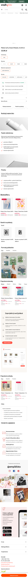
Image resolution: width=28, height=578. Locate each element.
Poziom (14, 250)
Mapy (20, 284)
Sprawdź (21, 1)
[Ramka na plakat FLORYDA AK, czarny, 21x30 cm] (7, 232)
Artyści (8, 284)
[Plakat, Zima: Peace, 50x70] (7, 204)
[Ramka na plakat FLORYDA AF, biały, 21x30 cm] (21, 232)
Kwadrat (8, 250)
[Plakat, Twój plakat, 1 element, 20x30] (7, 386)
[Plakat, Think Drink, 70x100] (21, 204)
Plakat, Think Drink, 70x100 (21, 211)
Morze (2, 284)
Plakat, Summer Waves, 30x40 (8, 298)
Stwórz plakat (7, 342)
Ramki (2, 225)
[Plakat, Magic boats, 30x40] (21, 291)
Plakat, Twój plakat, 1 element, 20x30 (10, 393)
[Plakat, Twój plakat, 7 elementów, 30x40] (21, 386)
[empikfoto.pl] (6, 5)
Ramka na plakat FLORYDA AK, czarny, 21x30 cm (13, 239)
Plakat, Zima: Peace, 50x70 (7, 211)
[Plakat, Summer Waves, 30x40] (7, 291)
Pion (2, 250)
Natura (14, 284)
